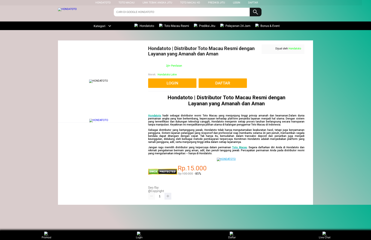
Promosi (46, 237)
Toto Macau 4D (190, 2)
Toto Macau (127, 2)
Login (139, 237)
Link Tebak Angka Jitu (157, 2)
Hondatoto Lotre (167, 74)
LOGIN (236, 2)
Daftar (232, 237)
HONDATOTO (103, 2)
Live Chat (324, 237)
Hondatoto (295, 48)
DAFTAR (253, 2)
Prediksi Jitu (216, 2)
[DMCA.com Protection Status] (162, 173)
